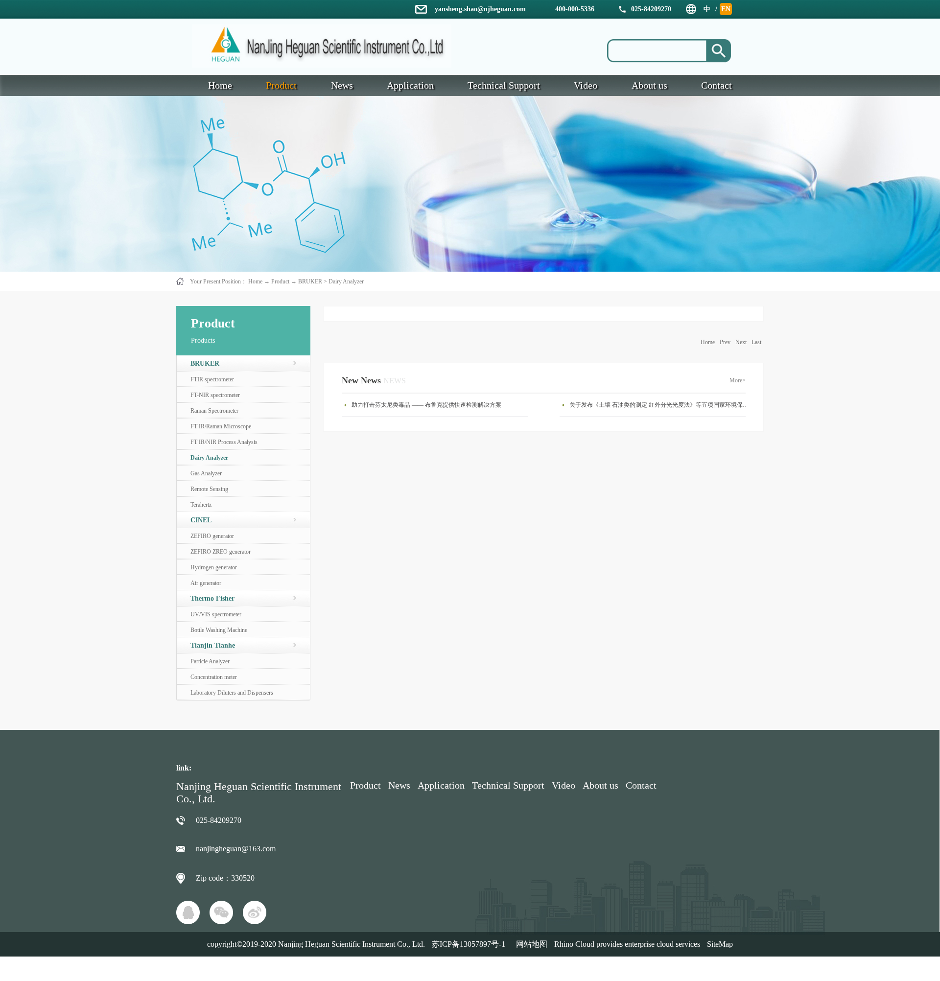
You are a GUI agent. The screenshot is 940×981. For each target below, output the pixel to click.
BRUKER (310, 281)
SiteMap (720, 944)
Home (708, 342)
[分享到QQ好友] (188, 912)
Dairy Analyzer (346, 281)
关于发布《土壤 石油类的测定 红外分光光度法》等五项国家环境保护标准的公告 (660, 404)
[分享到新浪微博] (254, 912)
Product (280, 281)
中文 (707, 10)
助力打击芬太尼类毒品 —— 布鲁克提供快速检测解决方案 (426, 404)
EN (725, 9)
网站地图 (529, 944)
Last (756, 342)
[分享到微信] (221, 912)
